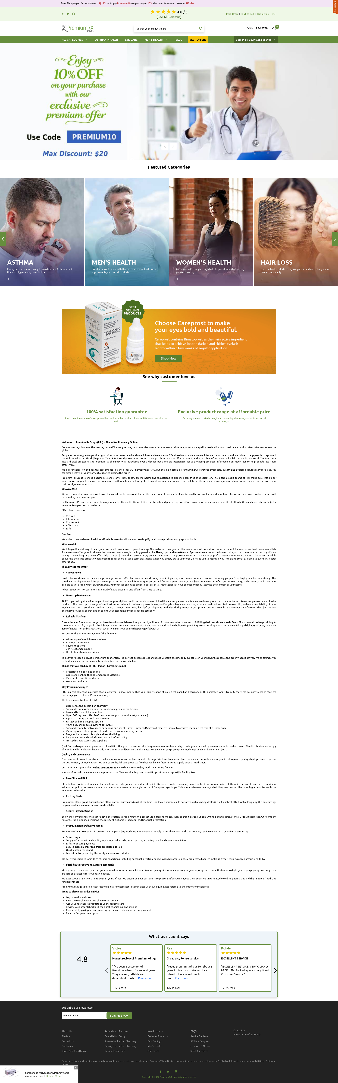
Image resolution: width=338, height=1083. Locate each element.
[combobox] (169, 28)
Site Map (66, 1036)
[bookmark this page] (335, 7)
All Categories (73, 39)
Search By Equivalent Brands (254, 39)
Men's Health (154, 39)
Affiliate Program (199, 1041)
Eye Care (131, 39)
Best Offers (197, 39)
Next (173, 146)
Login (250, 28)
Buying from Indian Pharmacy (121, 1046)
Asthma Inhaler (106, 39)
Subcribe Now (119, 1015)
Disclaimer (67, 1046)
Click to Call (247, 14)
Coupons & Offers (200, 1046)
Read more (127, 978)
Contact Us (263, 14)
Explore (10, 279)
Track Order (232, 14)
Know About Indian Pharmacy (121, 1041)
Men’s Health (155, 1046)
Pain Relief (153, 1051)
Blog (179, 39)
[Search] (200, 28)
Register (262, 28)
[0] (274, 29)
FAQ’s (193, 1031)
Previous (164, 146)
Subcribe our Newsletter (78, 1007)
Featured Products (158, 1036)
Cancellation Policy (115, 1036)
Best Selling (154, 1041)
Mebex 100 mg (53, 1076)
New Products (155, 1031)
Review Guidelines (115, 1051)
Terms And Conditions (74, 1051)
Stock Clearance (199, 1051)
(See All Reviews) (169, 17)
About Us (67, 1031)
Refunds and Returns (116, 1031)
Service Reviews (199, 1036)
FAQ (274, 14)
